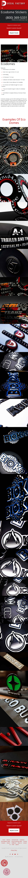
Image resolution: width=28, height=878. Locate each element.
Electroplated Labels (5, 841)
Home (3, 839)
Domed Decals (15, 839)
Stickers (8, 843)
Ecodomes (22, 839)
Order (13, 844)
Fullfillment (14, 843)
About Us (20, 843)
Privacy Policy (14, 850)
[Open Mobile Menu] (2, 8)
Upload (17, 844)
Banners (8, 839)
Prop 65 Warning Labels (16, 841)
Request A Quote (14, 33)
